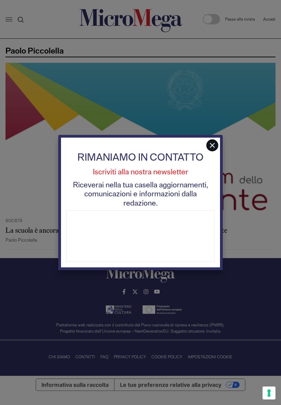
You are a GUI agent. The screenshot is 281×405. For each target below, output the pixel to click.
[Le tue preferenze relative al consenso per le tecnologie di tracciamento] (269, 393)
